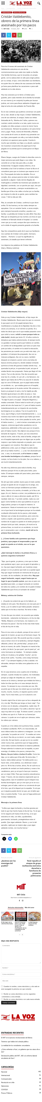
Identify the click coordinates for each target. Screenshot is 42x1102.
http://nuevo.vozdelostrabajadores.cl (21, 897)
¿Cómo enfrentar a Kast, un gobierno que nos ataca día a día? (20, 1050)
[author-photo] (21, 886)
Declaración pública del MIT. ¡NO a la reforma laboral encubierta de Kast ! (19, 1057)
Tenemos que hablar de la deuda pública (14, 1041)
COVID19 (4, 1089)
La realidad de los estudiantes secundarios (15, 1045)
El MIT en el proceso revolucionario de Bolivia (16, 1038)
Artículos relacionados (15, 907)
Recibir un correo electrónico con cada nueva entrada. (22, 999)
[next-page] (22, 934)
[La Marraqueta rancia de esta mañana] (34, 916)
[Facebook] (3, 35)
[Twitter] (9, 35)
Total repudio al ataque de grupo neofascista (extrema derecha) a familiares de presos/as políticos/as (31, 868)
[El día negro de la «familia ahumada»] (7, 916)
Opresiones (5, 1086)
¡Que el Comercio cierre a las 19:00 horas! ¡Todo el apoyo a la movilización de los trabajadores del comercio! (20, 926)
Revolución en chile (19, 12)
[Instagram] (22, 901)
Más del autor (29, 907)
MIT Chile (6, 29)
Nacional (4, 1072)
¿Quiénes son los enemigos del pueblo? (8, 863)
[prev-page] (19, 934)
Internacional (5, 1075)
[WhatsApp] (19, 35)
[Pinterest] (14, 35)
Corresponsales (10, 8)
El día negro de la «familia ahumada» (7, 923)
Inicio (2, 8)
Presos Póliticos (6, 1093)
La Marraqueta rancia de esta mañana (32, 923)
